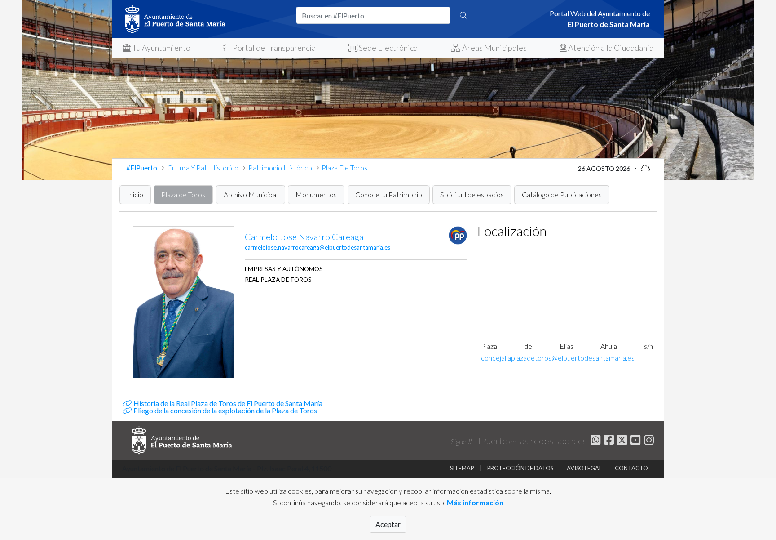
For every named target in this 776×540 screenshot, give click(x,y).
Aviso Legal (584, 468)
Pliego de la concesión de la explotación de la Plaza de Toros (224, 410)
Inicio (135, 194)
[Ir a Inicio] (204, 19)
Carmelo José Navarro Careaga (304, 236)
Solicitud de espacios (472, 194)
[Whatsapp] (594, 441)
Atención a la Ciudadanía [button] (610, 48)
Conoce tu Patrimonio (388, 194)
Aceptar (388, 524)
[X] (621, 441)
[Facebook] (608, 441)
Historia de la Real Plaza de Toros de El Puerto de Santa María (227, 403)
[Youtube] (634, 441)
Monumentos (316, 194)
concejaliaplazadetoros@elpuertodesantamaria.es (558, 357)
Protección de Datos (520, 468)
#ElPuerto (142, 167)
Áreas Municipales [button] (494, 48)
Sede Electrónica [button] (387, 48)
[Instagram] (648, 441)
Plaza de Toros (183, 194)
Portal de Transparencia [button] (273, 48)
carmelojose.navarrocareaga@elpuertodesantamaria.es (317, 247)
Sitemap (462, 468)
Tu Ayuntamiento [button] (160, 48)
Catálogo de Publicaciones (562, 194)
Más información (475, 502)
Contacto (631, 468)
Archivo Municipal (251, 194)
